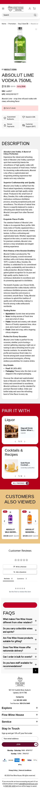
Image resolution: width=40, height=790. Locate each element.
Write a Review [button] (21, 567)
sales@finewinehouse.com (28, 784)
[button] (4, 521)
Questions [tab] (20, 579)
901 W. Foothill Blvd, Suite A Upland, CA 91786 (20, 691)
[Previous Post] (15, 441)
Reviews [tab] (7, 579)
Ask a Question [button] (21, 572)
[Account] (29, 8)
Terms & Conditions (25, 770)
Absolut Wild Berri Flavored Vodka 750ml (10, 531)
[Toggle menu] (3, 8)
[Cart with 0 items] (35, 8)
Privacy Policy (13, 770)
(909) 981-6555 (10, 786)
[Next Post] (24, 441)
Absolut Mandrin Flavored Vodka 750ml (29, 531)
